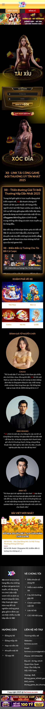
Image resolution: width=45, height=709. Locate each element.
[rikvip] (22, 698)
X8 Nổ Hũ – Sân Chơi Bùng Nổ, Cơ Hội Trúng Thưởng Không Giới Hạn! (21, 543)
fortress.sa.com (31, 692)
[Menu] (3, 4)
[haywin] (22, 704)
